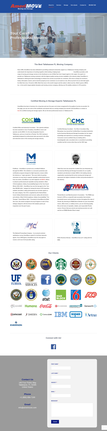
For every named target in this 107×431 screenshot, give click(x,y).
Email (53, 391)
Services (58, 5)
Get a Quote (74, 5)
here (18, 110)
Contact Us (83, 5)
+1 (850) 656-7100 (27, 397)
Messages (54, 400)
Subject (54, 382)
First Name (55, 364)
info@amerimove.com (27, 408)
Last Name (54, 373)
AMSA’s (43, 179)
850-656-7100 (92, 5)
